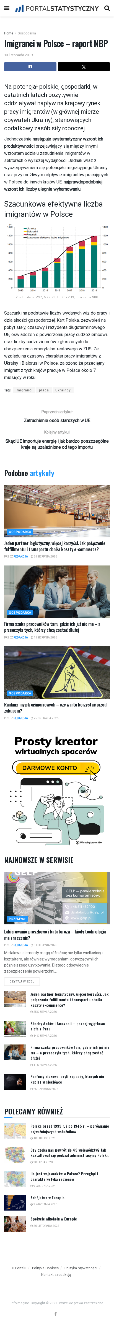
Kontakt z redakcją (56, 1275)
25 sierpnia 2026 (45, 556)
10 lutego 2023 (44, 1138)
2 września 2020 (45, 1204)
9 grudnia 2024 (44, 1185)
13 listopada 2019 (18, 55)
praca (44, 390)
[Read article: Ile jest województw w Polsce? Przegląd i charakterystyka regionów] (15, 1179)
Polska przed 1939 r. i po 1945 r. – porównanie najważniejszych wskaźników (69, 1128)
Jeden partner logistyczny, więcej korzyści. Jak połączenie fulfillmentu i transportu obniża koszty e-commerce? (54, 546)
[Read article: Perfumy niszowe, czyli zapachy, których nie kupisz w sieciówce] (15, 1081)
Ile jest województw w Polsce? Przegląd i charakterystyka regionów (64, 1176)
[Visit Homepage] (57, 8)
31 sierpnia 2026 (45, 945)
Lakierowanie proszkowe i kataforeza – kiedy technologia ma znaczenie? (55, 934)
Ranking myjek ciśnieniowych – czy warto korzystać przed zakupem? (55, 707)
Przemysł (17, 919)
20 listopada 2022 (46, 1225)
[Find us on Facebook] (55, 1314)
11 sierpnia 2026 (45, 637)
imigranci (24, 390)
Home (8, 33)
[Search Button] (107, 8)
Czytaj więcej (24, 980)
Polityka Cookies (45, 1268)
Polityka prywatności (80, 1268)
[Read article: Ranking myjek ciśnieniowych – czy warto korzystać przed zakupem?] (57, 672)
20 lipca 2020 (43, 1162)
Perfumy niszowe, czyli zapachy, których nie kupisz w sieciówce (67, 1079)
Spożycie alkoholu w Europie (53, 1219)
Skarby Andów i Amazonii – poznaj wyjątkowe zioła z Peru (67, 1026)
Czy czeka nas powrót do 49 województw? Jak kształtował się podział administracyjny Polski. (69, 1152)
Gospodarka (27, 33)
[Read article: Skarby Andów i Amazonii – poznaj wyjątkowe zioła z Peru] (15, 1028)
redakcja (21, 556)
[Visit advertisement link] (57, 789)
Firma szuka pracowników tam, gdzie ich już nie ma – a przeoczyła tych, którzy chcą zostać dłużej (52, 627)
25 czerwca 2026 (45, 718)
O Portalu (19, 1268)
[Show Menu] (6, 8)
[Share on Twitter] (84, 66)
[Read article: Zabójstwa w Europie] (15, 1203)
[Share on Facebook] (30, 66)
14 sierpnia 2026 (45, 1035)
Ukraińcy (63, 390)
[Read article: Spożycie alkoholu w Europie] (15, 1224)
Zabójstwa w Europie (47, 1197)
